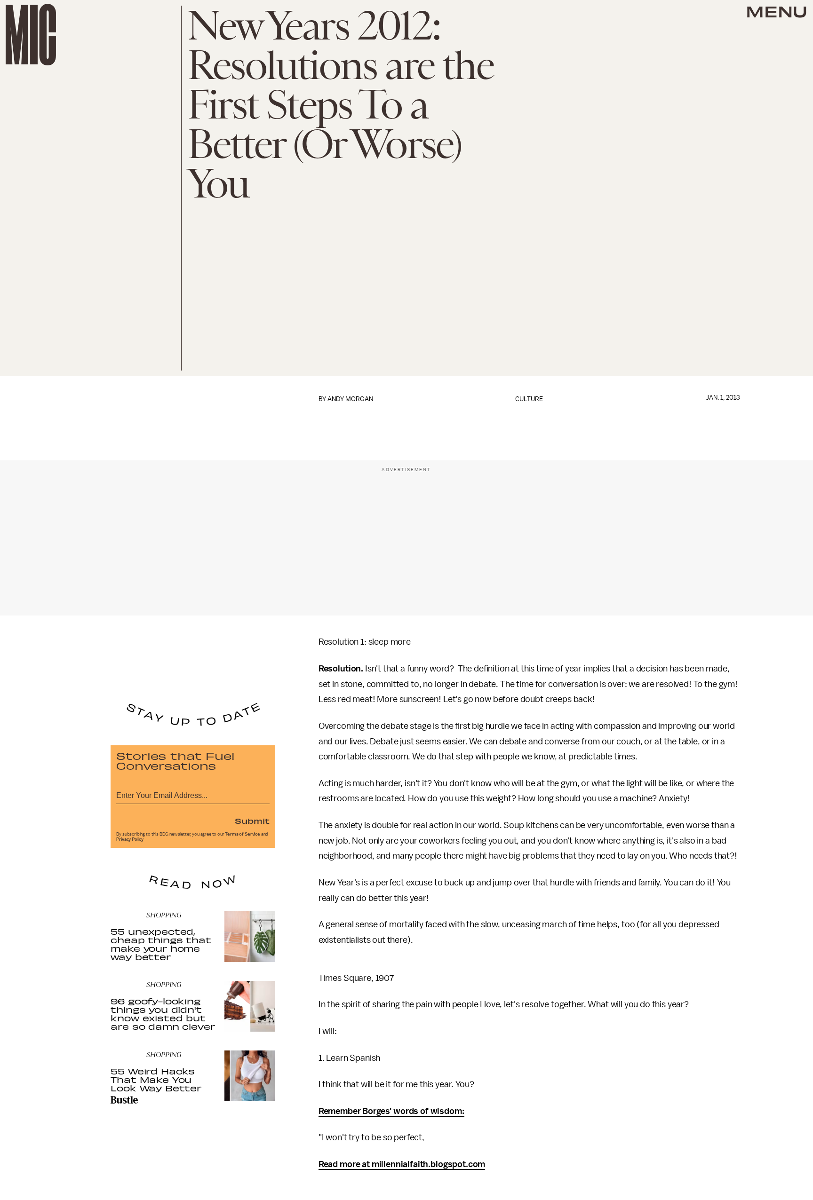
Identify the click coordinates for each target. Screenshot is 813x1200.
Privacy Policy (129, 839)
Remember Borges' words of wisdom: (391, 1111)
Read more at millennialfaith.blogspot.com (402, 1164)
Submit (252, 820)
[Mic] (31, 34)
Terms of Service (242, 834)
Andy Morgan (350, 399)
